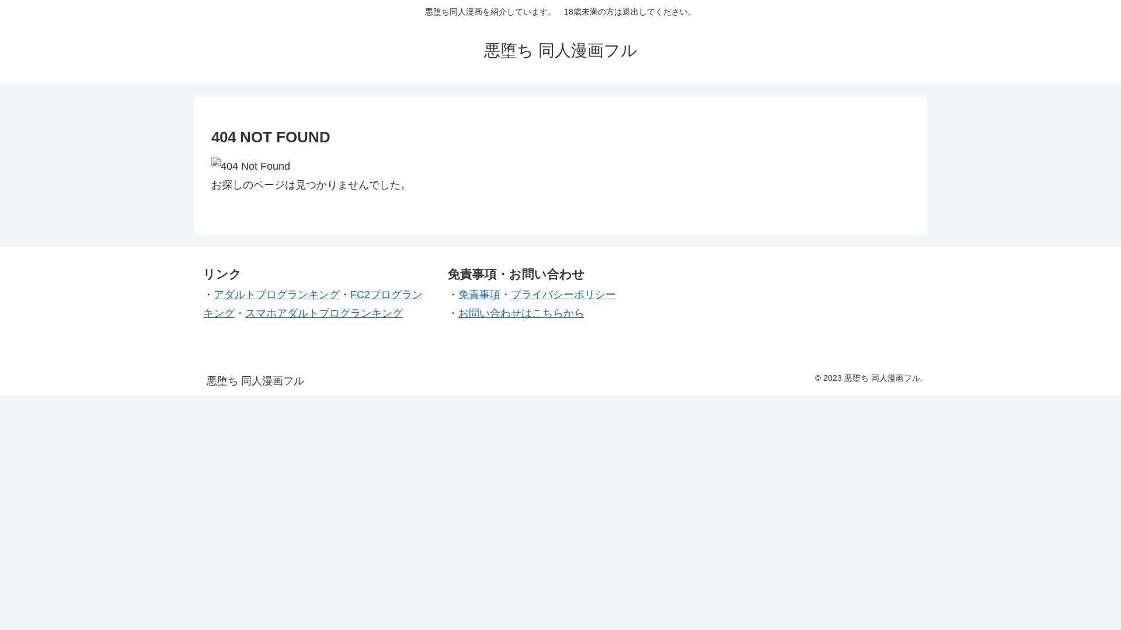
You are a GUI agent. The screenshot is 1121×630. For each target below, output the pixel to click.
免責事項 (479, 294)
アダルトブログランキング (277, 294)
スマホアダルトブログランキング (324, 313)
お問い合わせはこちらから (521, 313)
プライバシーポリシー (563, 294)
